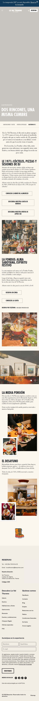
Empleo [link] (24, 607)
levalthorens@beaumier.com (14, 567)
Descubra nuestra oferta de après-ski (18, 213)
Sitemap (32, 695)
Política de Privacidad (25, 664)
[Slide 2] (21, 250)
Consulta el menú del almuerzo (17, 193)
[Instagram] (16, 677)
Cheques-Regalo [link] (7, 621)
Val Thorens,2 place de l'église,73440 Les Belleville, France (10, 576)
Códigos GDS (6, 582)
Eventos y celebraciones (9, 617)
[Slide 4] (29, 250)
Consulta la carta (12, 300)
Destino (4, 602)
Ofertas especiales (22, 124)
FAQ (3, 629)
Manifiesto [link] (25, 595)
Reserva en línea (12, 292)
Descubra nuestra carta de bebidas (18, 203)
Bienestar (5, 613)
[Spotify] (25, 677)
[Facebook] (19, 677)
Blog (23, 603)
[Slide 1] (17, 250)
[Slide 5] (33, 250)
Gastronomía (32, 124)
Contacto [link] (25, 599)
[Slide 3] (25, 250)
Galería (4, 598)
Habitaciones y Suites (9, 124)
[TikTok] (22, 677)
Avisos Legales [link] (26, 626)
